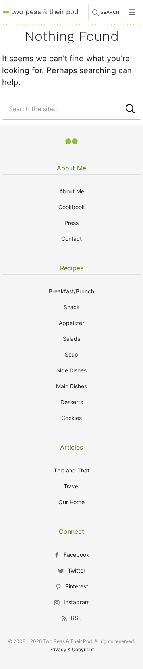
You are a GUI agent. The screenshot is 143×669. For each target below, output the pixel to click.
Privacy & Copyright (71, 649)
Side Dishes (71, 370)
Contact (71, 238)
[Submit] (130, 108)
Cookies (71, 417)
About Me (71, 168)
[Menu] (132, 12)
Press (71, 222)
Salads (71, 338)
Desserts (71, 402)
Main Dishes (71, 386)
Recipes (71, 268)
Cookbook (71, 207)
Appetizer (71, 322)
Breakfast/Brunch (71, 291)
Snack (72, 307)
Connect (71, 531)
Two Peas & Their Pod (40, 12)
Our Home (71, 502)
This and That (71, 470)
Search (109, 12)
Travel (71, 486)
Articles (71, 447)
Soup (71, 354)
